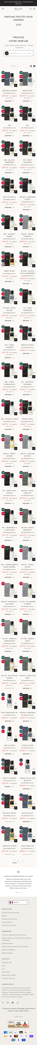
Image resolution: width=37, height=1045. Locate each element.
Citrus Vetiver (27, 745)
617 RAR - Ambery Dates (27, 640)
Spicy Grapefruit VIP (9, 712)
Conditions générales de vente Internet (14, 935)
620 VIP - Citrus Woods (27, 566)
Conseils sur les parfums (9, 919)
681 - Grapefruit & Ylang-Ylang (9, 529)
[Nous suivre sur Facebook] (3, 1003)
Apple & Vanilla (9, 197)
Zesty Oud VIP (27, 813)
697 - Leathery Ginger (9, 235)
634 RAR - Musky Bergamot (27, 529)
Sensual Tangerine (27, 712)
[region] (18, 880)
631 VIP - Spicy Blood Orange (9, 677)
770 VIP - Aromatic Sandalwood (9, 640)
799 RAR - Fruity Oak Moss (28, 677)
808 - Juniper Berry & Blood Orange (9, 566)
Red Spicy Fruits (9, 813)
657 (27, 125)
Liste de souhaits (7, 922)
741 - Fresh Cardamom (27, 309)
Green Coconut (27, 345)
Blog (3, 965)
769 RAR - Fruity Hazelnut (27, 492)
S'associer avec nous (8, 978)
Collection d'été (7, 962)
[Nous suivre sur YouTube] (13, 1003)
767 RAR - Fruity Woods (9, 309)
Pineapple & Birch (9, 90)
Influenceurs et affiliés (9, 975)
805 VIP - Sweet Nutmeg (9, 455)
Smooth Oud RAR (9, 846)
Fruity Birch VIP (27, 846)
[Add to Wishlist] (15, 81)
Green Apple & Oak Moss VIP (27, 779)
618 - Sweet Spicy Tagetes (9, 492)
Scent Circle (6, 972)
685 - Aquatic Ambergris (9, 161)
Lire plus (18, 24)
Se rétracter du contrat (9, 925)
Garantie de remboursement (10, 912)
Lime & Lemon (9, 745)
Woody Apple (27, 419)
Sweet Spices (9, 271)
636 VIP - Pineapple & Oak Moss (9, 603)
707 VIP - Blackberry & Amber (27, 603)
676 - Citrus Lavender (9, 346)
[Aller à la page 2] (22, 861)
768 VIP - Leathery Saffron (27, 455)
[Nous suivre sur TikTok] (18, 1003)
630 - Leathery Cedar (9, 419)
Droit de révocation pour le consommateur (15, 946)
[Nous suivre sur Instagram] (8, 1003)
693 (9, 125)
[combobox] (18, 902)
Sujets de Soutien (7, 943)
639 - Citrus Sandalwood (9, 383)
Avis (3, 969)
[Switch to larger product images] (31, 66)
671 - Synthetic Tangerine (27, 383)
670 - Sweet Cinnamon (27, 161)
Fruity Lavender (9, 778)
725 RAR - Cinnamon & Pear (27, 198)
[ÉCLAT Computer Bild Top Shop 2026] (18, 1024)
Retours (4, 916)
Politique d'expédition (8, 950)
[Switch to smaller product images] (34, 66)
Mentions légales (7, 953)
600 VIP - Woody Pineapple (27, 235)
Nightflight (27, 90)
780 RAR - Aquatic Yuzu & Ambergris (27, 272)
